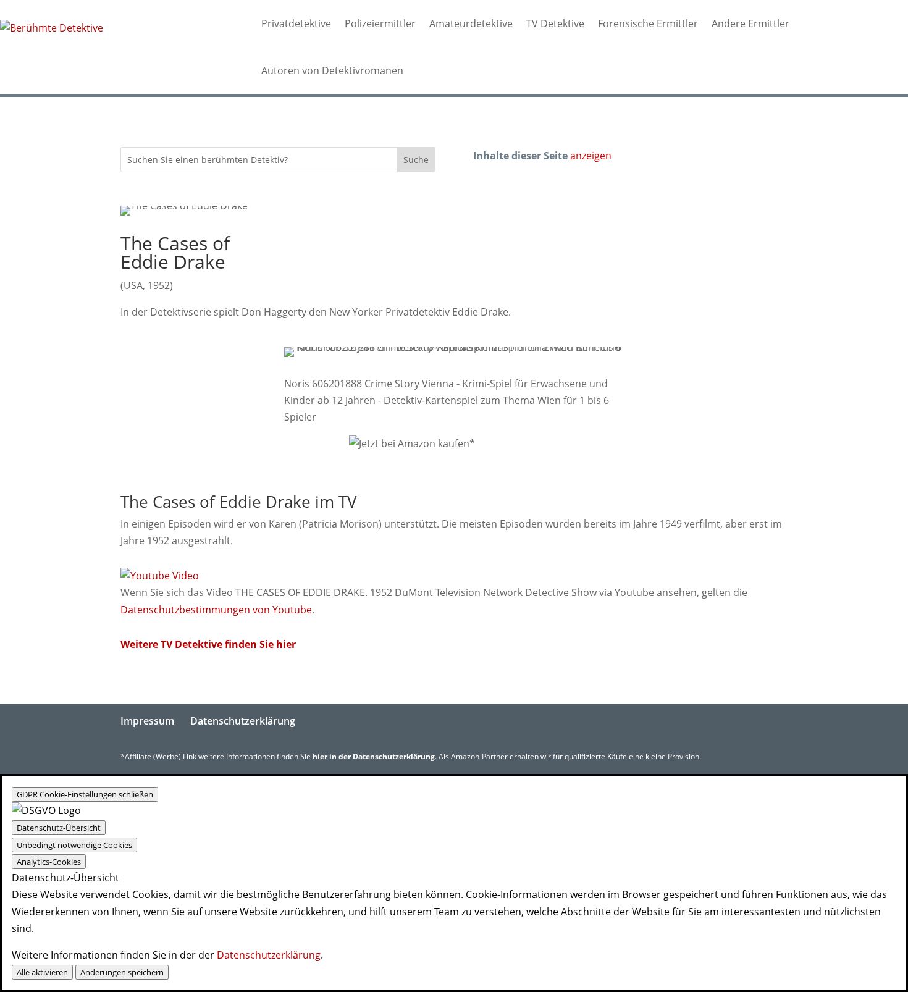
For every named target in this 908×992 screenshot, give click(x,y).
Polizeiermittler (380, 23)
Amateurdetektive (471, 23)
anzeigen (591, 155)
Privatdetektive (296, 23)
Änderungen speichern (122, 972)
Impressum (147, 721)
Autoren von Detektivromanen (332, 70)
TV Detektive (555, 23)
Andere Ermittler (750, 23)
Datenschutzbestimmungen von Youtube (216, 609)
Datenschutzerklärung (242, 721)
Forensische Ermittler (648, 23)
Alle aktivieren (42, 972)
